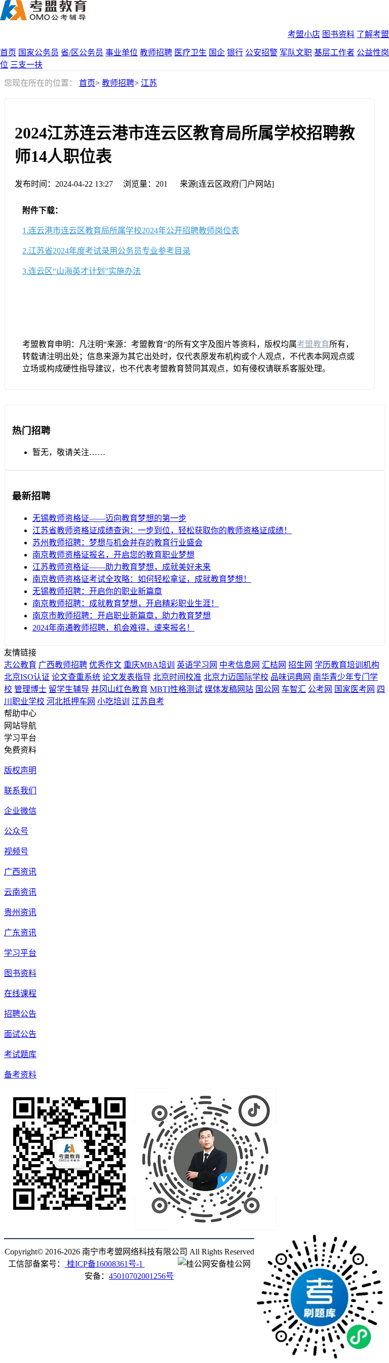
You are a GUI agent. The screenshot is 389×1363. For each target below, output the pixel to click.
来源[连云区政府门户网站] (227, 184)
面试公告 (20, 1034)
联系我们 (20, 790)
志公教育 (20, 664)
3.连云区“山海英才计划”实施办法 (81, 271)
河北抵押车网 (71, 701)
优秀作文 (105, 664)
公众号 (16, 831)
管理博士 (30, 689)
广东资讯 (20, 932)
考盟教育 (313, 344)
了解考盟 (373, 34)
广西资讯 (20, 871)
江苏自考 (148, 701)
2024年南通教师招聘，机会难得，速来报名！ (113, 627)
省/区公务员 (82, 52)
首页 (8, 52)
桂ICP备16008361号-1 (105, 1264)
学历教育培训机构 (347, 664)
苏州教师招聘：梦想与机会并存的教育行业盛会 (117, 542)
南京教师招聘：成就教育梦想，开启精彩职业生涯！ (125, 603)
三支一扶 (26, 64)
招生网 (300, 664)
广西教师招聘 (62, 664)
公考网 (320, 689)
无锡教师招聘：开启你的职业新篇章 (97, 591)
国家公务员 (38, 52)
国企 (217, 52)
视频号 (16, 851)
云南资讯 (20, 892)
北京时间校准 (177, 677)
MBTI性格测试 (176, 689)
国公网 (267, 689)
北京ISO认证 (27, 677)
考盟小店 (304, 34)
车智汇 (294, 689)
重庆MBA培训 (149, 664)
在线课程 (20, 993)
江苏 (149, 83)
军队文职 (296, 52)
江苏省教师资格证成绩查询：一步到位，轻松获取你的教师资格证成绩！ (162, 530)
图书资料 (338, 34)
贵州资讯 (20, 912)
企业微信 (20, 811)
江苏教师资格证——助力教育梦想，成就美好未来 (121, 567)
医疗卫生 (190, 52)
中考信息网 (239, 664)
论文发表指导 (126, 677)
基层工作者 (334, 52)
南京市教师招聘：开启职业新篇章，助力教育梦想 (121, 615)
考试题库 (20, 1054)
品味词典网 (290, 677)
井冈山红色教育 (119, 689)
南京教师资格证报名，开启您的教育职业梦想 (113, 554)
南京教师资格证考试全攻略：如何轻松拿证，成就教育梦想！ (141, 579)
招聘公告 (20, 1013)
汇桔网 (274, 664)
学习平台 (20, 953)
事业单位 (121, 52)
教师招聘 (156, 52)
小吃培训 (113, 701)
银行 (235, 52)
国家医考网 (354, 689)
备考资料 (20, 1074)
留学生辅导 (69, 689)
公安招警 (261, 52)
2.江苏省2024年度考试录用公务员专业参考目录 (106, 251)
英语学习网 (197, 664)
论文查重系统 (76, 677)
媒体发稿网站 (229, 689)
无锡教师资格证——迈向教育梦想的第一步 (109, 518)
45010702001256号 (141, 1276)
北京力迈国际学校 (236, 677)
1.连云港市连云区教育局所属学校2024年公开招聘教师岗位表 (130, 230)
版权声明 (20, 770)
